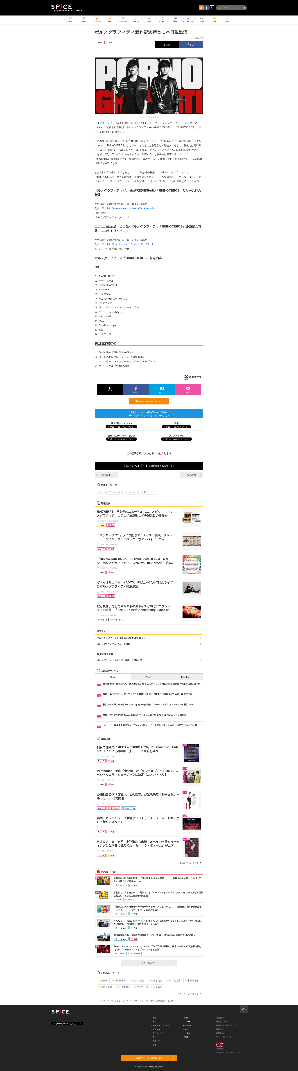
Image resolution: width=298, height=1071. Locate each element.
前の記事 (106, 475)
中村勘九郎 (192, 980)
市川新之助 (138, 980)
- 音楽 (153, 1017)
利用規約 (220, 1033)
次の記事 (191, 475)
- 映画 (153, 1044)
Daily (112, 676)
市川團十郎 (120, 980)
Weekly (149, 676)
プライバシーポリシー (225, 1037)
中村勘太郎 (106, 986)
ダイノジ (132, 492)
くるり (159, 986)
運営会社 (220, 1017)
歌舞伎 (104, 980)
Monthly (185, 676)
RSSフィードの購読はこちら (150, 401)
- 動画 (185, 1017)
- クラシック (156, 1029)
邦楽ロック (149, 492)
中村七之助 (174, 980)
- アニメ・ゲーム (158, 1033)
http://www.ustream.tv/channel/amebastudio (131, 208)
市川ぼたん (156, 980)
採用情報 (220, 1029)
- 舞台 (153, 1021)
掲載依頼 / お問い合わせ (226, 1025)
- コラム (186, 1033)
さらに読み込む (149, 963)
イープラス (100, 1000)
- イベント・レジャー (160, 1025)
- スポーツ (155, 1040)
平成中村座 (124, 986)
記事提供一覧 (221, 1021)
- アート (154, 1037)
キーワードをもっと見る (188, 993)
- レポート (187, 1029)
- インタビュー (189, 1025)
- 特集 (185, 1037)
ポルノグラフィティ (111, 492)
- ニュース (187, 1021)
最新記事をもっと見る (189, 862)
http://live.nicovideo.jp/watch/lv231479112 (130, 244)
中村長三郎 (142, 986)
